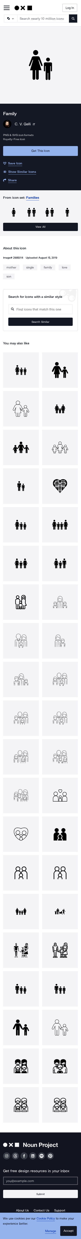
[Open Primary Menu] (7, 8)
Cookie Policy (46, 1218)
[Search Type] (10, 18)
